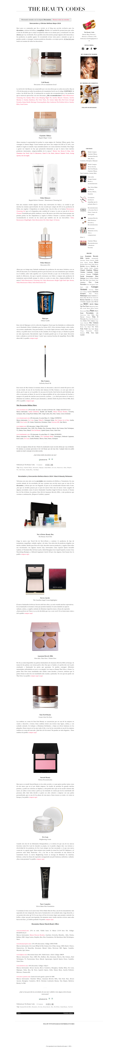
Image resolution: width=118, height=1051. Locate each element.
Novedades (89, 313)
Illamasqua (83, 296)
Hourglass (83, 293)
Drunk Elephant (90, 278)
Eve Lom (30, 420)
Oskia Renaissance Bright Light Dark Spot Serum (58, 280)
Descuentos (36, 467)
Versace (96, 330)
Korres (92, 299)
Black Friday (88, 264)
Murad (88, 311)
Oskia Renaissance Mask (24, 282)
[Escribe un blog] (48, 465)
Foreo (97, 284)
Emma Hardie (48, 467)
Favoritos (83, 284)
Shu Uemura (22, 469)
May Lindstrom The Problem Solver (58, 102)
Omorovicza (60, 467)
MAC (86, 304)
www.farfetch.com (22, 965)
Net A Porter (57, 1006)
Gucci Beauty (83, 291)
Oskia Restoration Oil (38, 220)
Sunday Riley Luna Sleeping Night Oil (38, 98)
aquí (41, 676)
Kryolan (96, 299)
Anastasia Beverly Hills (25, 1006)
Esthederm (82, 282)
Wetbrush (82, 333)
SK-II (88, 321)
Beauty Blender (88, 262)
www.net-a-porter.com (23, 976)
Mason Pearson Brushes (60, 411)
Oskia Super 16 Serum (52, 220)
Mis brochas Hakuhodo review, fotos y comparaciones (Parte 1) (89, 233)
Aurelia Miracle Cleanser (60, 98)
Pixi (18, 469)
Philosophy (83, 319)
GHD (87, 287)
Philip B (41, 420)
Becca (96, 262)
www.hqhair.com (21, 426)
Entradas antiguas (68, 1013)
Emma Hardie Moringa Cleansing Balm (34, 102)
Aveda (96, 260)
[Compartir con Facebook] (52, 465)
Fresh (81, 287)
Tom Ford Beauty (93, 329)
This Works (95, 326)
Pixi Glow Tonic (41, 100)
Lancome (88, 301)
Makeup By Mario (93, 306)
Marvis (88, 308)
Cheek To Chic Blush (48, 153)
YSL (87, 333)
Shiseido (86, 323)
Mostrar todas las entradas (61, 20)
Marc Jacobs (83, 308)
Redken (85, 321)
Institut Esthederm (34, 411)
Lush (81, 304)
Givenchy (91, 289)
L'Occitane (82, 301)
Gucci (96, 289)
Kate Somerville (94, 297)
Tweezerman (89, 330)
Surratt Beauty (63, 1006)
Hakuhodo (95, 291)
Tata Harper (36, 469)
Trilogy (82, 330)
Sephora (93, 321)
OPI (97, 313)
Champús (96, 268)
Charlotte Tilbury (28, 467)
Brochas (82, 266)
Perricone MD (55, 422)
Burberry (93, 266)
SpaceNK (85, 325)
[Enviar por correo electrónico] (46, 465)
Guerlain (90, 291)
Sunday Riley (29, 469)
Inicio (18, 1013)
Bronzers (88, 266)
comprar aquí (34, 338)
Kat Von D (87, 297)
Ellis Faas (85, 280)
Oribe (88, 315)
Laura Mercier (94, 301)
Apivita (87, 258)
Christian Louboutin (86, 272)
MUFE (92, 304)
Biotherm (82, 264)
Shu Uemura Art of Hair (62, 420)
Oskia (65, 467)
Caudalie (86, 268)
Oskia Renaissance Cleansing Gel (31, 280)
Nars (52, 1006)
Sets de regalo (25, 155)
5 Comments (39, 464)
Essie (97, 280)
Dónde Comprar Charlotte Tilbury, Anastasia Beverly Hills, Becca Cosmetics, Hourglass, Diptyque (89, 156)
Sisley (81, 325)
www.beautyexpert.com (23, 418)
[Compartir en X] (50, 465)
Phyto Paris (88, 319)
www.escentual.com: (22, 409)
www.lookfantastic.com (22, 434)
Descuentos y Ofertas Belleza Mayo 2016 (45, 23)
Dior (96, 276)
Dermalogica (89, 276)
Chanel (82, 270)
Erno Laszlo (23, 422)
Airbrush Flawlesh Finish (62, 153)
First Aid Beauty (35, 430)
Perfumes (88, 317)
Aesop (21, 467)
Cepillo (91, 268)
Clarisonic (82, 274)
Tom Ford (70, 1006)
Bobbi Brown (95, 264)
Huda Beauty (93, 293)
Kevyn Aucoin (46, 1006)
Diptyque (41, 467)
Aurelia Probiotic (90, 260)
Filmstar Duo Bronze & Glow (61, 151)
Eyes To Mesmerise (35, 153)
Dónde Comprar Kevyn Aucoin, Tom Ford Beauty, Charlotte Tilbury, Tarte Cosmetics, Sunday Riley (89, 169)
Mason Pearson (94, 308)
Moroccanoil (83, 311)
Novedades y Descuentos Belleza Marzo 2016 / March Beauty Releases (45, 476)
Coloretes (88, 274)
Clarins (96, 272)
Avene (81, 262)
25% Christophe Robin (46, 436)
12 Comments (39, 1004)
